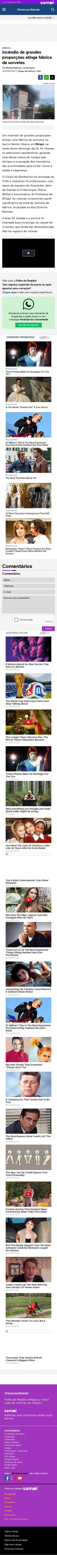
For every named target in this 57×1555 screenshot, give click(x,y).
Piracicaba (10, 1515)
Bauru (7, 1498)
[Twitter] (52, 77)
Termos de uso (11, 1535)
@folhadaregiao (20, 1473)
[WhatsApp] (46, 77)
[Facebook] (40, 77)
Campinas (9, 1502)
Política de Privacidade (15, 1540)
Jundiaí (8, 1510)
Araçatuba (10, 1494)
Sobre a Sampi (11, 1531)
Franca (8, 1506)
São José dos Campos (16, 1519)
